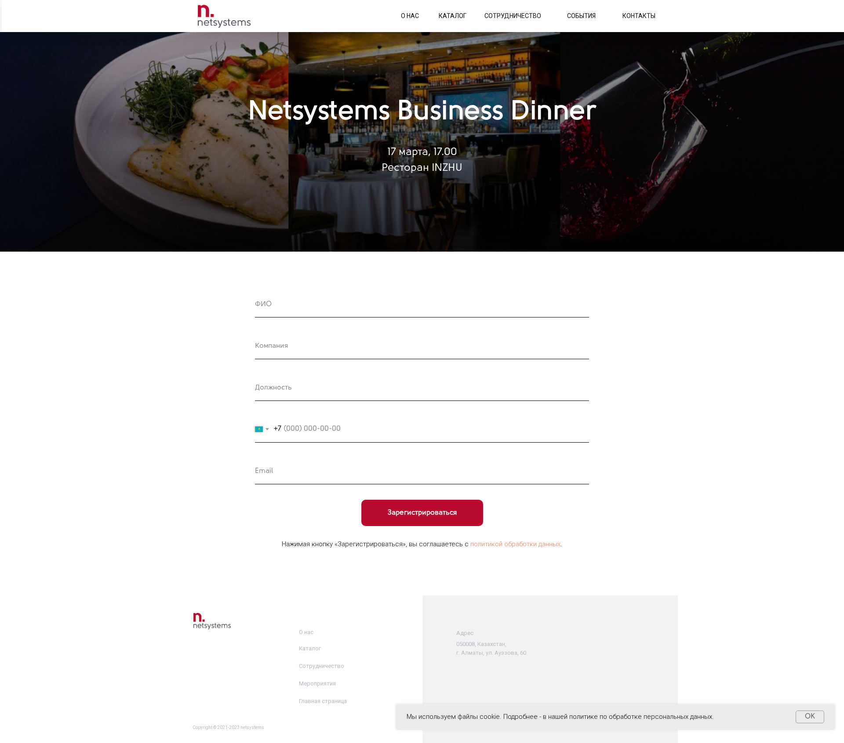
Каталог (310, 648)
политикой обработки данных (515, 544)
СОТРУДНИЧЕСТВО (512, 15)
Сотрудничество (321, 666)
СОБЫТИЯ (581, 15)
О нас (306, 632)
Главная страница (323, 701)
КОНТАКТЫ (638, 15)
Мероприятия (317, 683)
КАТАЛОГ (452, 15)
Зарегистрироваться (422, 512)
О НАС (410, 15)
